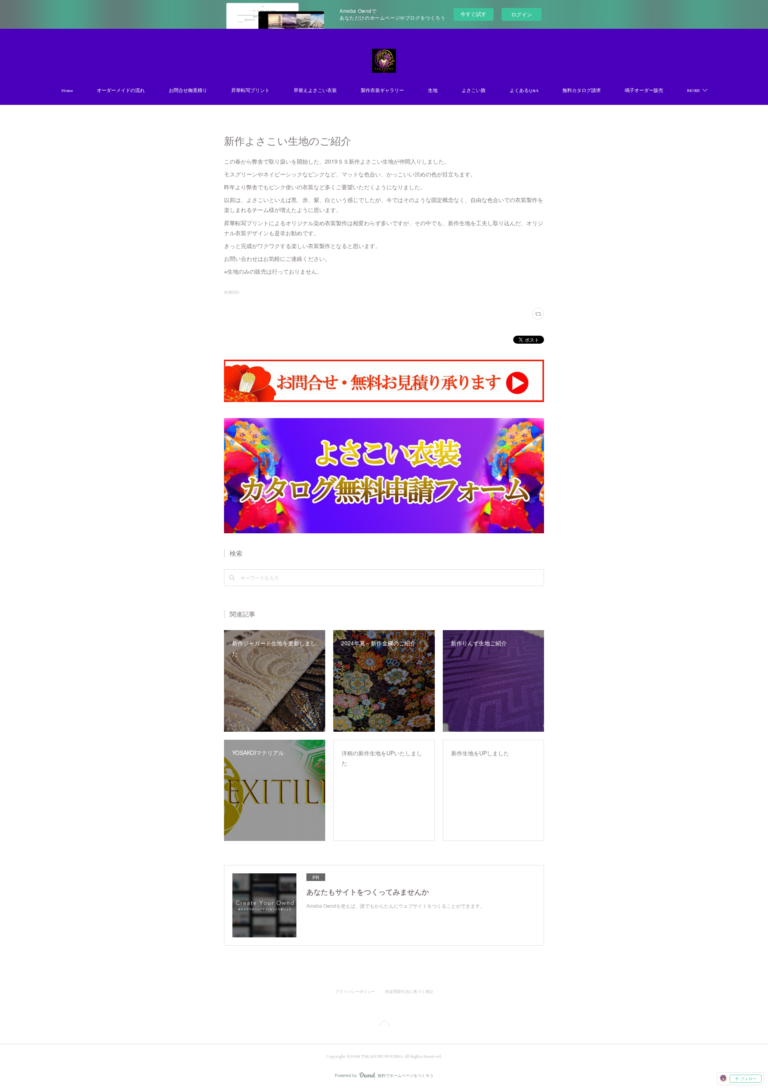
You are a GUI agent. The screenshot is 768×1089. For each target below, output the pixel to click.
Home (67, 90)
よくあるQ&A (524, 90)
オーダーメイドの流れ (121, 90)
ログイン (521, 14)
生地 (433, 90)
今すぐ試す (473, 14)
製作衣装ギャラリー (382, 90)
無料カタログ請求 (581, 90)
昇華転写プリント (250, 90)
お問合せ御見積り (188, 90)
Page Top (384, 1024)
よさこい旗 (474, 90)
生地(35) (231, 292)
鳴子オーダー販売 (644, 90)
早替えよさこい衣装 (315, 90)
